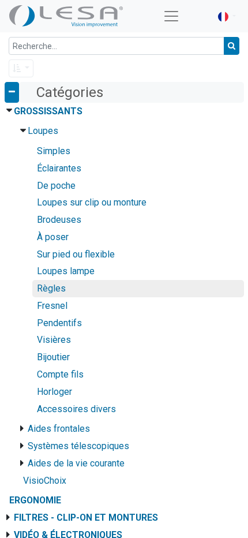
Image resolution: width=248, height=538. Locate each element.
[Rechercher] (231, 46)
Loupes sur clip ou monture (91, 202)
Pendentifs (59, 322)
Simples (53, 150)
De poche (56, 185)
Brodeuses (59, 219)
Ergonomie (35, 500)
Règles (51, 288)
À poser (53, 236)
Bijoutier (53, 357)
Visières (54, 339)
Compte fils (60, 374)
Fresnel (52, 305)
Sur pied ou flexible (76, 254)
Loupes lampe (66, 271)
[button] (21, 68)
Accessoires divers (76, 409)
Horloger (54, 391)
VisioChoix (44, 480)
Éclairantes (59, 168)
